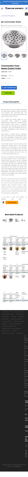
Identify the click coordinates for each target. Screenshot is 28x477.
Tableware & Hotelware (16, 319)
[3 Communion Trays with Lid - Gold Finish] (17, 248)
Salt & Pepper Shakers (19, 321)
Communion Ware (19, 312)
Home (5, 16)
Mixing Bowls (21, 316)
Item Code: (4, 72)
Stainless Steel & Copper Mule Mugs (11, 328)
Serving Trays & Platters (15, 323)
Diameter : (4, 76)
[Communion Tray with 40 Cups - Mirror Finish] (11, 220)
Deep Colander (24, 293)
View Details (4, 232)
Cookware (14, 331)
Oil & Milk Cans (19, 333)
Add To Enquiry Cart (10, 87)
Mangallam (17, 466)
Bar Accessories (20, 314)
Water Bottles (5, 316)
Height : (3, 78)
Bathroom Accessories (8, 333)
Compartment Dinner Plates (9, 326)
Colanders (13, 316)
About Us (26, 405)
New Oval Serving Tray (17, 295)
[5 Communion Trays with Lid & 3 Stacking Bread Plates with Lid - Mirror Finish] (17, 220)
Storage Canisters (6, 321)
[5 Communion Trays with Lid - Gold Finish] (11, 248)
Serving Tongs (5, 331)
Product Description (11, 102)
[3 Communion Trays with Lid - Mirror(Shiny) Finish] (11, 276)
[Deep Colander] (23, 276)
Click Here (16, 199)
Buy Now (9, 93)
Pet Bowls (4, 323)
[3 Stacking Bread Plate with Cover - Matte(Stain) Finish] (4, 248)
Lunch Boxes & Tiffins (7, 312)
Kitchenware (5, 319)
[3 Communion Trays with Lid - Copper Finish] (4, 276)
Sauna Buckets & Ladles (8, 314)
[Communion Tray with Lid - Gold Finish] (23, 248)
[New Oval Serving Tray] (17, 276)
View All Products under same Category (12, 25)
